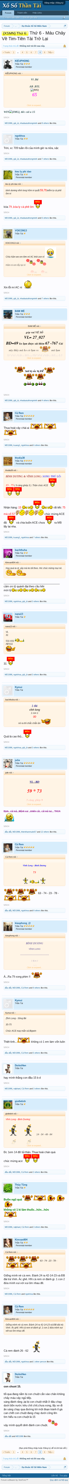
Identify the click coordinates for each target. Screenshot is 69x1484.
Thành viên (22, 13)
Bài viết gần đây (30, 17)
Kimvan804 (21, 1239)
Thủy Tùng (21, 1184)
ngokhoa (20, 135)
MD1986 (8, 123)
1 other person (39, 1361)
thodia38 (20, 457)
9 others (36, 988)
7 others (45, 159)
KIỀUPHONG (22, 61)
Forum (8, 13)
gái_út (16, 123)
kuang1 (16, 445)
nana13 (19, 614)
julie (17, 760)
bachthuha (21, 550)
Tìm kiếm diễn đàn (11, 17)
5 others (36, 1053)
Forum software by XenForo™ (14, 1480)
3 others (35, 601)
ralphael (16, 1088)
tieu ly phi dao (23, 171)
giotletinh (20, 1101)
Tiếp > (50, 52)
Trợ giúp (63, 1475)
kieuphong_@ (23, 923)
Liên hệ (54, 1475)
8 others (45, 123)
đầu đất (8, 832)
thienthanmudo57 (28, 832)
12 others (45, 832)
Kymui (18, 687)
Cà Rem (19, 413)
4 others (45, 400)
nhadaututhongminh (28, 123)
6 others (45, 218)
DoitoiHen (20, 1065)
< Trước (6, 52)
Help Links (37, 13)
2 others (36, 1172)
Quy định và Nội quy (59, 1480)
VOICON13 (21, 230)
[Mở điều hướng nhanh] (65, 26)
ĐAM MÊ (20, 311)
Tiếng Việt (6, 1475)
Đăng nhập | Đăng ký (54, 3)
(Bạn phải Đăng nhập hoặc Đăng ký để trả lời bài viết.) (43, 1448)
